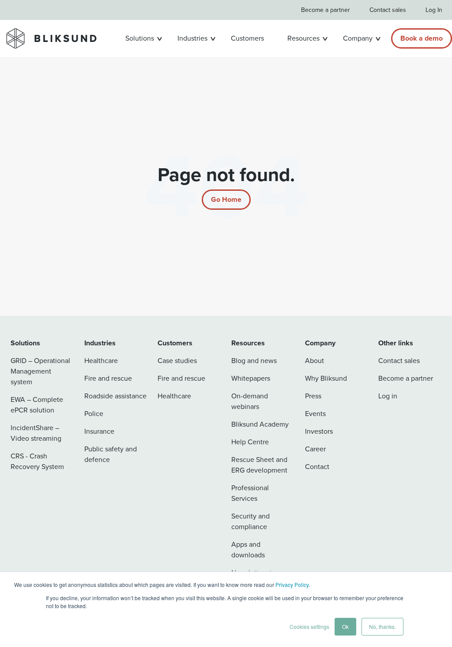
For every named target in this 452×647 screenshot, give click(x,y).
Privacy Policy (292, 584)
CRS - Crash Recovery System (37, 461)
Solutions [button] (139, 38)
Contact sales (387, 10)
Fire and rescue (108, 378)
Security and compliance (250, 521)
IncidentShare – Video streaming (36, 433)
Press (313, 396)
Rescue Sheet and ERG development (259, 464)
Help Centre (250, 442)
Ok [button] (345, 626)
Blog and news (254, 361)
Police (93, 414)
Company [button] (358, 38)
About (314, 361)
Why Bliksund (326, 378)
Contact (317, 467)
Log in (387, 396)
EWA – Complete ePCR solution (37, 404)
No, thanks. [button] (382, 626)
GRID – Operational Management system (40, 371)
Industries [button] (192, 38)
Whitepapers (250, 378)
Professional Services (250, 493)
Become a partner (325, 10)
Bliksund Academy (260, 424)
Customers (247, 38)
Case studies (177, 361)
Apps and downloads (248, 549)
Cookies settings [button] (309, 626)
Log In (434, 10)
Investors (319, 431)
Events (315, 414)
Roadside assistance (115, 396)
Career (315, 449)
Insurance (99, 431)
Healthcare (101, 361)
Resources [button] (303, 38)
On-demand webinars (249, 401)
